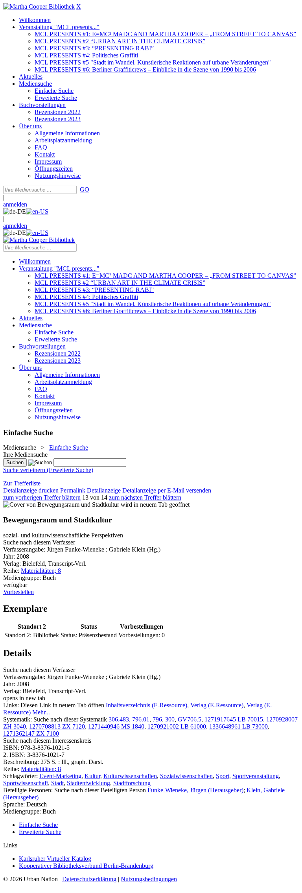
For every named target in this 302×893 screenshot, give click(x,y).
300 (170, 719)
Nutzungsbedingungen (149, 879)
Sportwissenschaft (25, 783)
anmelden (15, 204)
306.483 (119, 719)
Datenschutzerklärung (89, 879)
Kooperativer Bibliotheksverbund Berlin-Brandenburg (86, 865)
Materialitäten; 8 (41, 570)
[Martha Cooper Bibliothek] (39, 6)
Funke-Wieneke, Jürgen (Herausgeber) (195, 790)
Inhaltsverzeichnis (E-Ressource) (146, 705)
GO (84, 189)
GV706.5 (189, 719)
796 (157, 719)
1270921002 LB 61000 (176, 726)
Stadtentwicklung (88, 783)
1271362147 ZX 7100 (31, 733)
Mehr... (41, 712)
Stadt (57, 783)
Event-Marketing (60, 776)
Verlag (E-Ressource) (216, 705)
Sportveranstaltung (255, 776)
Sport (222, 776)
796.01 (140, 719)
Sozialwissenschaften (186, 776)
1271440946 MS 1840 (116, 726)
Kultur (92, 776)
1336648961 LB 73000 (238, 726)
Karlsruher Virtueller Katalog (55, 858)
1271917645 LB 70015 (233, 719)
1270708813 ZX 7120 (57, 726)
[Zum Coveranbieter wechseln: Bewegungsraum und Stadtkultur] (61, 504)
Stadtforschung (132, 783)
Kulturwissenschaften (130, 776)
